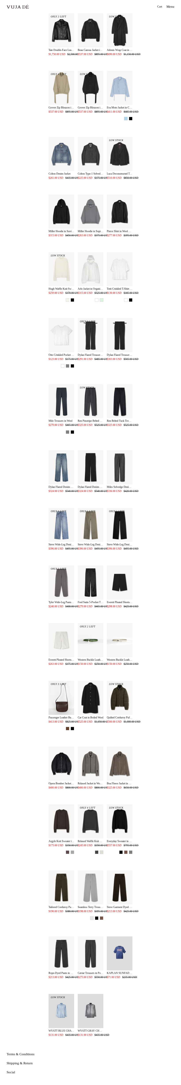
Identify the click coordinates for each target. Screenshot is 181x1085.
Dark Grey (72, 852)
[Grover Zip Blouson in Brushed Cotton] (90, 88)
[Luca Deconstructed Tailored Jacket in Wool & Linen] (119, 154)
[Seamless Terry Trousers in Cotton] (90, 887)
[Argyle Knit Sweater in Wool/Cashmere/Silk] (61, 821)
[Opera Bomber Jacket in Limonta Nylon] (61, 764)
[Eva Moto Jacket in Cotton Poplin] (119, 88)
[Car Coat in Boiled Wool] (90, 698)
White (96, 300)
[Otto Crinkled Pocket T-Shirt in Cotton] (61, 335)
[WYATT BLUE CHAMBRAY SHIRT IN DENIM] (61, 1011)
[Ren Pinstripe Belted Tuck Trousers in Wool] (90, 401)
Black (130, 118)
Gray (67, 366)
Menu (170, 6)
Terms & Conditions (20, 1054)
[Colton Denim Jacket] (61, 154)
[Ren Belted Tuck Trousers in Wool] (119, 401)
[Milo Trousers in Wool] (61, 401)
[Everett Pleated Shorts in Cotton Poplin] (119, 582)
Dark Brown (67, 852)
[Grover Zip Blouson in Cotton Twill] (61, 88)
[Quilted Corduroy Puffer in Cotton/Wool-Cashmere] (119, 698)
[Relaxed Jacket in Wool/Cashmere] (90, 764)
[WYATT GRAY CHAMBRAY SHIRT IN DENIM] (90, 1011)
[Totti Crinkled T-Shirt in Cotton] (119, 269)
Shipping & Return (20, 1063)
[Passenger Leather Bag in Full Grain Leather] (61, 698)
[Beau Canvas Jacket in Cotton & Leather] (90, 30)
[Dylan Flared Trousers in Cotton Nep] (119, 335)
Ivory (101, 852)
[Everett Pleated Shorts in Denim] (61, 640)
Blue (126, 118)
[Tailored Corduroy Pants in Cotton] (61, 887)
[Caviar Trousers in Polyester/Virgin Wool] (90, 953)
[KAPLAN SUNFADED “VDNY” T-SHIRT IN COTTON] (119, 953)
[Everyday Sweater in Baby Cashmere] (119, 821)
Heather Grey (92, 918)
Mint (101, 300)
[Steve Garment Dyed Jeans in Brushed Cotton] (119, 887)
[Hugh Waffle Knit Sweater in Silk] (61, 269)
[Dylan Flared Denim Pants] (61, 467)
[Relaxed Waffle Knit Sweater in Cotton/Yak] (90, 821)
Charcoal (96, 852)
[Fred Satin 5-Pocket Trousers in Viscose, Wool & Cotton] (90, 582)
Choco (126, 852)
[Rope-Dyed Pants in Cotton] (61, 953)
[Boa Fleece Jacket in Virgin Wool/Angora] (119, 764)
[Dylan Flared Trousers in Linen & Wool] (90, 335)
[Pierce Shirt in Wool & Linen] (119, 211)
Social (11, 1072)
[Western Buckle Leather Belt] (90, 640)
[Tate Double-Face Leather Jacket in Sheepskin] (61, 30)
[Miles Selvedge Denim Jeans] (119, 467)
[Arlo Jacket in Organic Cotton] (90, 269)
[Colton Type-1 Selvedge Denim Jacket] (90, 154)
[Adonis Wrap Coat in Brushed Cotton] (119, 30)
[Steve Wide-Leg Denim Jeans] (61, 525)
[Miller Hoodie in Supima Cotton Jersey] (90, 211)
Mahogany (67, 728)
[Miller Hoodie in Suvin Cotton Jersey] (61, 211)
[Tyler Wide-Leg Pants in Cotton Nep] (61, 582)
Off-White (67, 300)
